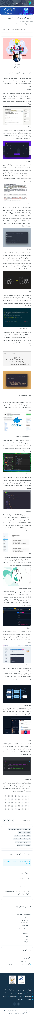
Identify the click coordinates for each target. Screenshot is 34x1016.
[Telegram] (14, 1004)
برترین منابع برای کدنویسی (24, 832)
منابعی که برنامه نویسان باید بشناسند (22, 839)
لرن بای (20, 996)
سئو (27, 931)
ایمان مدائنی (17, 67)
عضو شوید (13, 862)
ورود (17, 3)
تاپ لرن (9, 1011)
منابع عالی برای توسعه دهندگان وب (22, 836)
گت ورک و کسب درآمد (9, 993)
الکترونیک (26, 942)
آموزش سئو (27, 958)
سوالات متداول (28, 999)
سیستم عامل (25, 934)
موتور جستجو (28, 996)
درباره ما (5, 996)
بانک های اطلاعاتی (23, 928)
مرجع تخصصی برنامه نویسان (24, 990)
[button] (22, 3)
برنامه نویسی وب (24, 923)
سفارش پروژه (20, 993)
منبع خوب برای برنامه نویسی (23, 845)
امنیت (27, 936)
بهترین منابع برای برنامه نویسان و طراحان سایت (19, 829)
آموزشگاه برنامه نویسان (10, 990)
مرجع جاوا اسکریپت (25, 961)
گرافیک (26, 939)
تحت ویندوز (25, 917)
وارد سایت (6, 862)
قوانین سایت (13, 996)
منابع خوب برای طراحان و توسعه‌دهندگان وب (20, 18)
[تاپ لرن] (30, 3)
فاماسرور (20, 999)
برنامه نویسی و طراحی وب (23, 914)
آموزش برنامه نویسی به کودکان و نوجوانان (19, 964)
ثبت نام (12, 3)
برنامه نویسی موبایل (23, 920)
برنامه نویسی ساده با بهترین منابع (22, 842)
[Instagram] (18, 1004)
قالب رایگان (28, 993)
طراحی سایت (25, 925)
